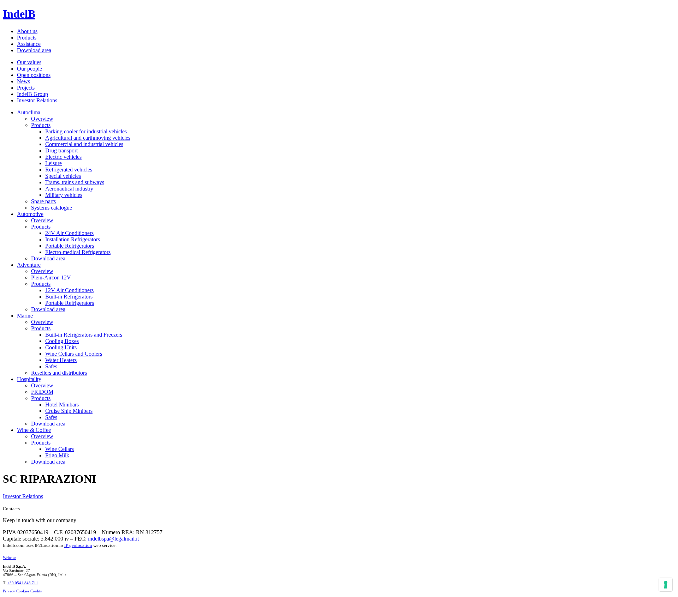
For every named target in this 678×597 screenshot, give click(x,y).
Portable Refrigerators (69, 246)
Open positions (33, 75)
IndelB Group (32, 94)
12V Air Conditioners (69, 290)
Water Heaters (61, 360)
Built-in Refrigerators (69, 297)
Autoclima (28, 112)
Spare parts (43, 201)
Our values (29, 62)
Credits (36, 591)
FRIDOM (42, 392)
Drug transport (61, 150)
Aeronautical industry (69, 189)
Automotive (30, 214)
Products (26, 38)
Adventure (29, 265)
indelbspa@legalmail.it (113, 539)
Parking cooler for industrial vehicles (86, 131)
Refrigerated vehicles (68, 170)
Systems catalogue (51, 208)
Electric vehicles (63, 157)
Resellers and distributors (59, 373)
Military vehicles (63, 195)
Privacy (9, 591)
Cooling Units (61, 347)
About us (27, 31)
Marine (25, 316)
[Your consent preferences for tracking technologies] (665, 584)
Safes (51, 366)
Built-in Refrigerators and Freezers (83, 335)
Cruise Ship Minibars (69, 411)
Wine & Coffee (34, 430)
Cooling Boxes (62, 341)
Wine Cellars (59, 449)
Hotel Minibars (62, 405)
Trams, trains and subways (74, 182)
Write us (9, 557)
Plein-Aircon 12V (51, 278)
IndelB (19, 13)
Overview (42, 119)
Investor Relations (37, 100)
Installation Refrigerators (72, 239)
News (23, 81)
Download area (34, 50)
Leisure (53, 163)
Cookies (22, 591)
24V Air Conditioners (69, 233)
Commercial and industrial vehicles (84, 144)
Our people (29, 69)
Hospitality (29, 379)
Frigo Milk (57, 455)
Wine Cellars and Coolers (73, 354)
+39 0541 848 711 (22, 583)
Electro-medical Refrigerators (78, 252)
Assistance (29, 44)
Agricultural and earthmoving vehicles (87, 138)
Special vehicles (63, 176)
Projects (26, 88)
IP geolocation (78, 545)
